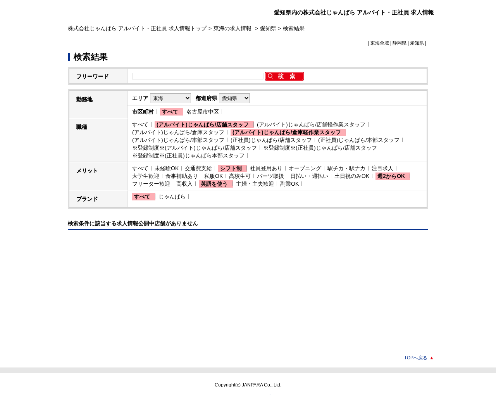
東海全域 (379, 43)
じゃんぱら (172, 196)
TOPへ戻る (419, 358)
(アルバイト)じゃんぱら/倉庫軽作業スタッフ (286, 132)
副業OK (289, 184)
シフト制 (231, 168)
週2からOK (391, 176)
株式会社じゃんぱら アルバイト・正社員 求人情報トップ (137, 28)
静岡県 (399, 43)
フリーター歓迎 (151, 184)
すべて (170, 112)
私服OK (213, 176)
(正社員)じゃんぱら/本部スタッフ (359, 140)
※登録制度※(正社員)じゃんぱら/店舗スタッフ (320, 148)
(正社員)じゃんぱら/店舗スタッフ (271, 140)
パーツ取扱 (270, 176)
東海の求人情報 (233, 28)
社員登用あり (266, 168)
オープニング (305, 168)
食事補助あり (181, 176)
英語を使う (214, 184)
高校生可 (240, 176)
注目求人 (382, 168)
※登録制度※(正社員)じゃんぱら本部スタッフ (188, 155)
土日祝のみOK (351, 176)
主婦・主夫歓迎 (255, 184)
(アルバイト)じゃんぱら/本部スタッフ (178, 140)
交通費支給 (198, 168)
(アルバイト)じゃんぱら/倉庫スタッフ (178, 132)
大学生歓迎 (145, 176)
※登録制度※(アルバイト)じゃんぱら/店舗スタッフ (194, 148)
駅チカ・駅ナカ (346, 168)
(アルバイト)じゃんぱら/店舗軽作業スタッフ (311, 124)
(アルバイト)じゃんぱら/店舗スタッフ (203, 124)
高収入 (184, 184)
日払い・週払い (309, 176)
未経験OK (167, 168)
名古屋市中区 (202, 112)
